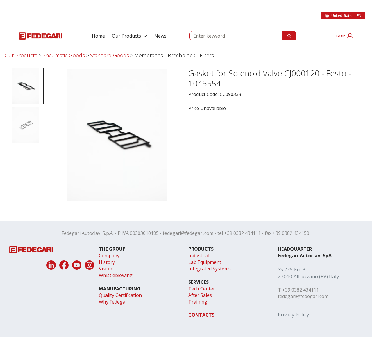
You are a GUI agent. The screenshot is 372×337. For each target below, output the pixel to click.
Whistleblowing (116, 275)
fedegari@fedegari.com (188, 233)
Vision (105, 268)
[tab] (26, 86)
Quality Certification (120, 295)
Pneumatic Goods (63, 55)
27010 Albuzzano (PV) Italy (308, 276)
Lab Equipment (204, 262)
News (160, 36)
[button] (344, 36)
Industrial (198, 255)
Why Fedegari (113, 302)
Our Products (126, 36)
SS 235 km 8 (291, 269)
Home (98, 36)
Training (197, 302)
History (107, 262)
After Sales (200, 295)
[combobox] (233, 35)
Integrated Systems (209, 268)
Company (109, 255)
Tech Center (201, 288)
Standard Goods (109, 55)
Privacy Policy (293, 314)
